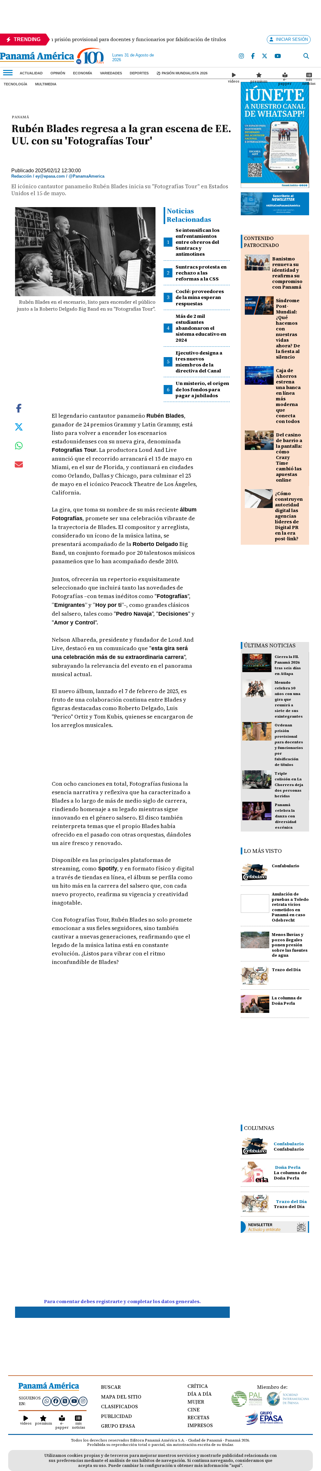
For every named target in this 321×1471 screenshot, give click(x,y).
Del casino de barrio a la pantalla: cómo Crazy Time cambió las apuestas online (289, 457)
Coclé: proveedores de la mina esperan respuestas (200, 297)
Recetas (198, 1417)
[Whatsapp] (47, 1401)
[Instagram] (241, 56)
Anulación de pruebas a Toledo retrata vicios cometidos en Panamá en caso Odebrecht (290, 907)
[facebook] (253, 56)
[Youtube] (278, 56)
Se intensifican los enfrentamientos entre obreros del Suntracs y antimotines (197, 242)
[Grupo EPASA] (264, 1423)
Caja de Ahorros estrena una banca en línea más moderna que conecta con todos (288, 396)
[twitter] (265, 56)
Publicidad (116, 1416)
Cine (193, 1409)
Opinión (57, 73)
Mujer (195, 1401)
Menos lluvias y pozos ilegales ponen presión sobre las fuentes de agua (290, 945)
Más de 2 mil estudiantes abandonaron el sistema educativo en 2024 (201, 328)
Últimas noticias (270, 645)
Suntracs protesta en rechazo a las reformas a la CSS (201, 272)
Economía (82, 73)
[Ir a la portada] (37, 57)
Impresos (200, 1425)
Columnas (259, 1128)
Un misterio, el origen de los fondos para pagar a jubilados (202, 389)
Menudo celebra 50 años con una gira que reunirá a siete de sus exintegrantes (289, 699)
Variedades (111, 73)
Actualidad (31, 73)
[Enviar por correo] (19, 465)
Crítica (197, 1386)
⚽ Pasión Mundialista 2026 (182, 73)
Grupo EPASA (118, 1425)
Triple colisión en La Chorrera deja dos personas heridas (289, 785)
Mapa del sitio (121, 1396)
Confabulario (285, 866)
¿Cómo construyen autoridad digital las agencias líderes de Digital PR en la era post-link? (289, 516)
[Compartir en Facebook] (19, 407)
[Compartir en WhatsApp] (19, 447)
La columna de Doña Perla (287, 1000)
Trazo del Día (286, 969)
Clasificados (119, 1406)
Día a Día (199, 1393)
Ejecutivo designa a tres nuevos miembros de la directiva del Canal (199, 361)
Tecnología (15, 84)
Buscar (111, 1386)
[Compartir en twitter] (19, 426)
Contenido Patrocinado (261, 242)
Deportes (139, 73)
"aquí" (235, 1465)
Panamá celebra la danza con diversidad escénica (285, 816)
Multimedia (45, 84)
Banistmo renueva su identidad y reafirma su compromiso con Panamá (287, 272)
